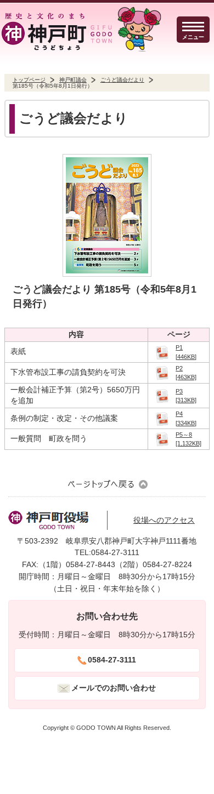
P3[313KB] (186, 395)
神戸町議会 (73, 80)
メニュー (193, 37)
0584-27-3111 (112, 660)
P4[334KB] (186, 418)
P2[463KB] (186, 372)
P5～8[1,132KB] (188, 439)
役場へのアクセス (164, 520)
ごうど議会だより (122, 80)
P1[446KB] (186, 351)
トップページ (29, 80)
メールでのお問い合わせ (113, 688)
